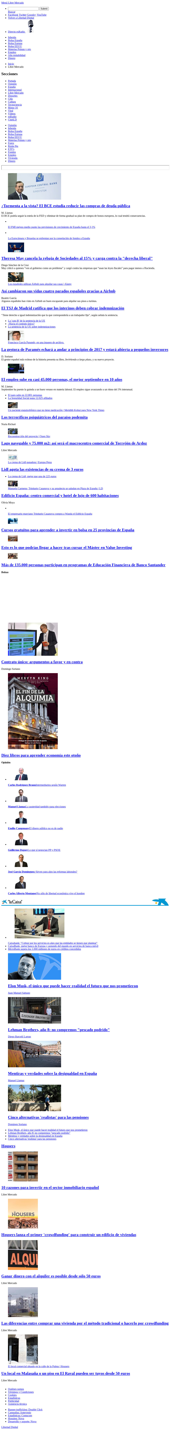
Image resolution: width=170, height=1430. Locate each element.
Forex (11, 143)
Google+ (31, 14)
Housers (8, 1146)
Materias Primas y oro (19, 49)
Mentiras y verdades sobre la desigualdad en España (35, 1135)
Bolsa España (15, 40)
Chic (10, 98)
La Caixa (85, 902)
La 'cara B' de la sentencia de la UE (26, 320)
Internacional (15, 89)
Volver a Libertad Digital (21, 17)
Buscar (11, 11)
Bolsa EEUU (15, 46)
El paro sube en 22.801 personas (25, 395)
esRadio (12, 116)
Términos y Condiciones (21, 1392)
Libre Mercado (16, 2)
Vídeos (11, 113)
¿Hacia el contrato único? (21, 323)
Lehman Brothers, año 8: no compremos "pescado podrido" (39, 1133)
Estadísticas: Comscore (20, 1415)
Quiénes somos (16, 1389)
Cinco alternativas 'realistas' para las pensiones (32, 1138)
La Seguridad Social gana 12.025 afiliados (30, 398)
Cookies (12, 1395)
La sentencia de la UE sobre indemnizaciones (31, 326)
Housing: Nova (16, 1418)
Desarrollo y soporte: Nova (22, 1421)
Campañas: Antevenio (19, 1412)
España (12, 86)
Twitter (22, 14)
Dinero (11, 58)
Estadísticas (14, 1398)
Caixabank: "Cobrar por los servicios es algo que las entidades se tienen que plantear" (52, 943)
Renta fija (13, 146)
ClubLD (12, 119)
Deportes (12, 95)
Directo (16, 31)
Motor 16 (13, 107)
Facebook (13, 14)
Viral (10, 110)
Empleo (12, 52)
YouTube (41, 14)
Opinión (12, 83)
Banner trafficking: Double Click (25, 1409)
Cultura (12, 101)
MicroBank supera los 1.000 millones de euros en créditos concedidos (44, 949)
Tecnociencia (15, 104)
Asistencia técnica (17, 1404)
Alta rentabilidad (16, 55)
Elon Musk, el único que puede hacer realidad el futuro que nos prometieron (47, 1130)
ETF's (11, 149)
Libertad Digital (9, 1427)
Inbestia (12, 37)
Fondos (12, 152)
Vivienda (12, 158)
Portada (12, 80)
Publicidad (13, 1401)
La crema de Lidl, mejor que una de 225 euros (32, 476)
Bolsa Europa (15, 43)
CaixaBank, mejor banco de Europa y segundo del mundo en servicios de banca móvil (53, 946)
